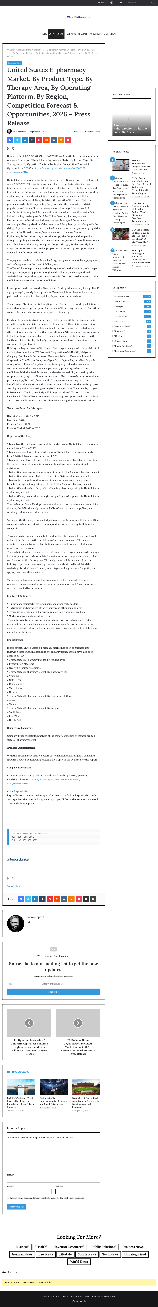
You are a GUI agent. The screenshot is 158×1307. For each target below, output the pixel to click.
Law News (119, 321)
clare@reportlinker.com (33, 833)
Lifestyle (82, 34)
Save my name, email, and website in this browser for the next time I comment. (47, 1198)
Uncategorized (122, 326)
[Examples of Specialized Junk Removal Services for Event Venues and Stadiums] (86, 1087)
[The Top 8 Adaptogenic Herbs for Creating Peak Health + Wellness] (120, 260)
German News (121, 341)
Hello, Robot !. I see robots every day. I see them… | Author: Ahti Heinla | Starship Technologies (141, 186)
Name (10, 1175)
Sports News (110, 34)
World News (95, 34)
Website (59, 1186)
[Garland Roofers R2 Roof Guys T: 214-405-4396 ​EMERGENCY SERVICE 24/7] (120, 234)
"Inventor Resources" (125, 351)
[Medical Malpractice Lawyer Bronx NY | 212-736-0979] (120, 165)
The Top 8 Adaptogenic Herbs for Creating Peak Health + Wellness (141, 256)
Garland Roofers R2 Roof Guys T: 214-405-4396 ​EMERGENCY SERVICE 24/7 (140, 235)
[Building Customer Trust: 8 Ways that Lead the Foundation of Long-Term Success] (21, 1087)
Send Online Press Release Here (100, 1296)
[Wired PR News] (79, 17)
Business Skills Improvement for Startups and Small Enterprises (53, 1101)
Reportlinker (21, 791)
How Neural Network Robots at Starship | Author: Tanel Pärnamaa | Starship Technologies (140, 212)
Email (10, 1186)
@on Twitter (9, 1272)
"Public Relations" (123, 346)
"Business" (119, 331)
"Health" (118, 336)
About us (55, 1296)
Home (44, 34)
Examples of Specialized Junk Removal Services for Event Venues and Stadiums (86, 1102)
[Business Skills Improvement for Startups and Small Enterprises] (54, 1087)
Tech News (71, 34)
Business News (56, 34)
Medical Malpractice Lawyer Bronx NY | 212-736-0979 (141, 165)
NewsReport (18, 131)
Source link (13, 886)
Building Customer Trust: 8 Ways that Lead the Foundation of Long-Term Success (20, 1102)
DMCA (65, 1296)
